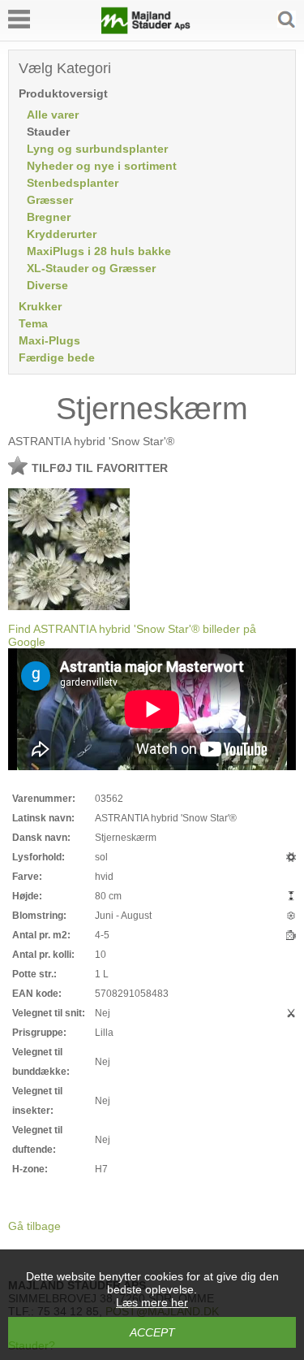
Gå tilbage (34, 1225)
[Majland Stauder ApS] (146, 30)
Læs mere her (152, 1302)
